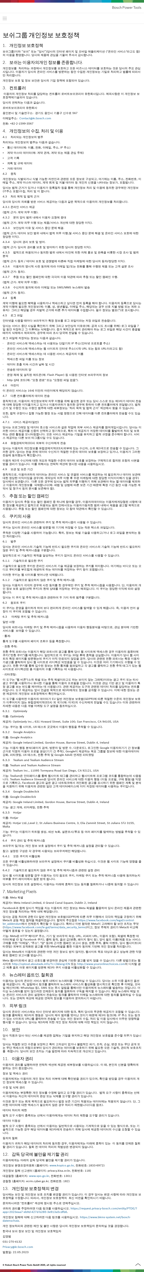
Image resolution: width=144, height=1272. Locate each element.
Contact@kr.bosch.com (35, 118)
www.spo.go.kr (39, 1176)
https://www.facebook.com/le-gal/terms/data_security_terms (45, 927)
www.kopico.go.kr (62, 1165)
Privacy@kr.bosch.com (18, 1247)
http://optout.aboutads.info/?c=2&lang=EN (41, 964)
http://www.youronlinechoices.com (101, 964)
